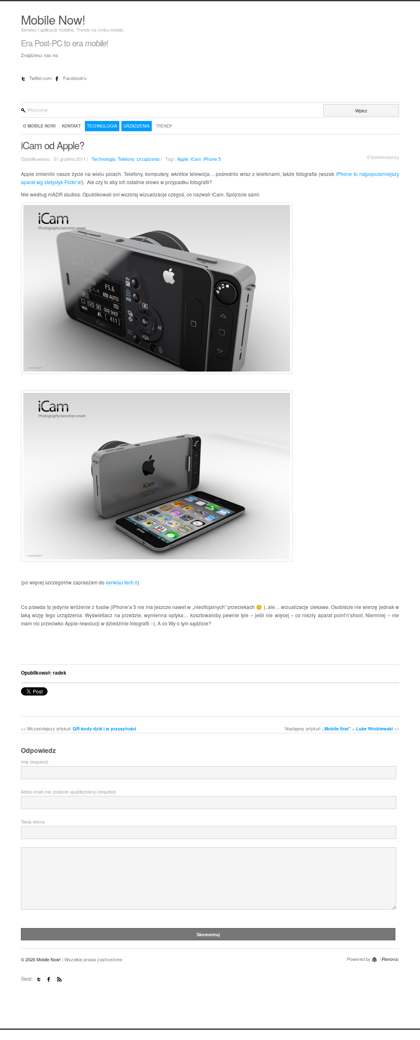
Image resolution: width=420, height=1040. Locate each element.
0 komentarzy (383, 157)
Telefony (126, 158)
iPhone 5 (212, 158)
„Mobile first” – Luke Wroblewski (357, 728)
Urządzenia (136, 126)
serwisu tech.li (121, 582)
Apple (182, 158)
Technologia (102, 126)
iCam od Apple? (52, 145)
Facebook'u (75, 78)
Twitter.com (41, 78)
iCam (196, 158)
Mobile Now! (53, 19)
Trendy (164, 126)
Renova (389, 959)
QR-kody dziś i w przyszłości (104, 728)
